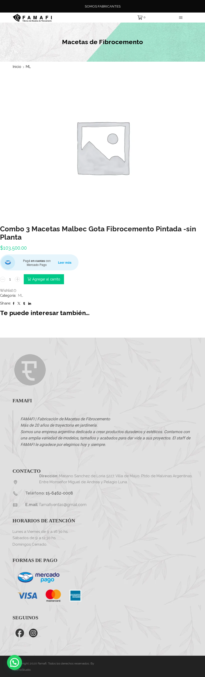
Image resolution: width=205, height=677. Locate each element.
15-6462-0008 (59, 493)
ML (28, 67)
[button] (14, 662)
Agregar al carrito (46, 279)
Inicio (17, 67)
